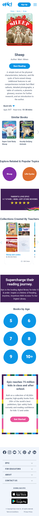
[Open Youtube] (14, 452)
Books (18, 11)
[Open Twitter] (19, 452)
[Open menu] (35, 5)
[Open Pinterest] (24, 452)
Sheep (12, 11)
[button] (18, 242)
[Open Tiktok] (29, 452)
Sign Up (24, 4)
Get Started (19, 419)
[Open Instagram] (9, 452)
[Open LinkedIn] (34, 452)
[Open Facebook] (4, 452)
